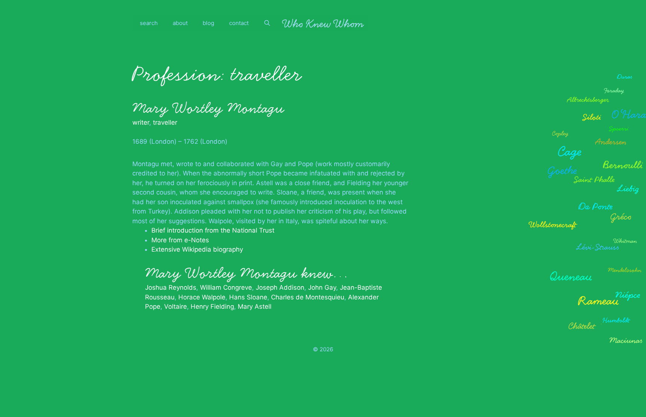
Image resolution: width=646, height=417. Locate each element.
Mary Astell (254, 306)
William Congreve (226, 287)
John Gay (322, 287)
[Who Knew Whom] (323, 23)
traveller (165, 122)
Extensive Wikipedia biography (197, 249)
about (180, 23)
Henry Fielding (212, 306)
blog (208, 23)
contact (239, 23)
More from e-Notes (180, 240)
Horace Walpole (201, 297)
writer (140, 122)
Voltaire (175, 306)
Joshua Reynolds (170, 287)
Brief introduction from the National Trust (212, 230)
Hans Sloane (248, 297)
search (149, 23)
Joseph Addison (280, 287)
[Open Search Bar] (267, 23)
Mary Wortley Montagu (208, 108)
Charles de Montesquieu (307, 297)
